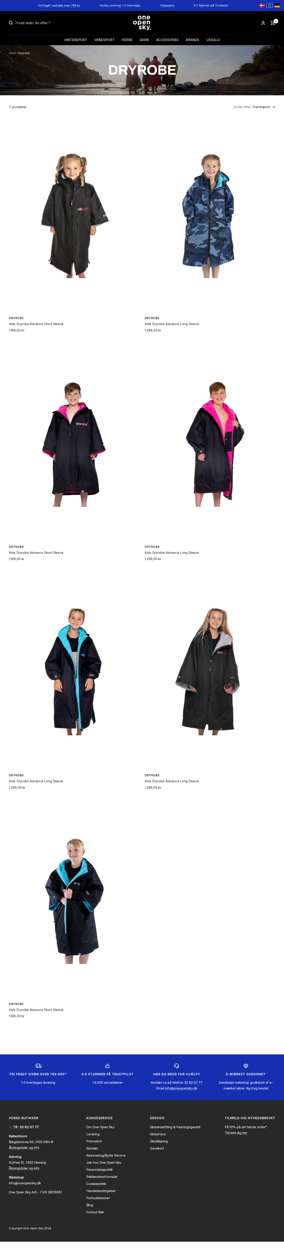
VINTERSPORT (75, 40)
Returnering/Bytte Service (106, 1155)
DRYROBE (16, 318)
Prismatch (167, 5)
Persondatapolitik (99, 1169)
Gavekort (157, 1148)
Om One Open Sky (100, 1127)
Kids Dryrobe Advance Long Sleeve (172, 324)
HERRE (127, 40)
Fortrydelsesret (98, 1198)
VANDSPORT (104, 40)
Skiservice (158, 1134)
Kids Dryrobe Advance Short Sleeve (36, 324)
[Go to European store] (269, 5)
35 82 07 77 (193, 1082)
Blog (89, 1205)
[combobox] (49, 23)
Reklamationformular (102, 1177)
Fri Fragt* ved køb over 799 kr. (59, 5)
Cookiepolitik (96, 1184)
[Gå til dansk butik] (262, 5)
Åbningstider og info (24, 1148)
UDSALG (213, 40)
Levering (93, 1134)
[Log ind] (263, 23)
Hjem (12, 53)
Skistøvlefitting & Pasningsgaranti (175, 1127)
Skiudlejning (159, 1141)
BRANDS (192, 40)
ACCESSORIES (167, 40)
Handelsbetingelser (101, 1191)
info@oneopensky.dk (181, 1088)
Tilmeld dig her (236, 1133)
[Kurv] (272, 23)
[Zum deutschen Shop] (277, 5)
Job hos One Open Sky (103, 1162)
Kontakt (92, 1148)
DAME (144, 40)
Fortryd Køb (95, 1212)
